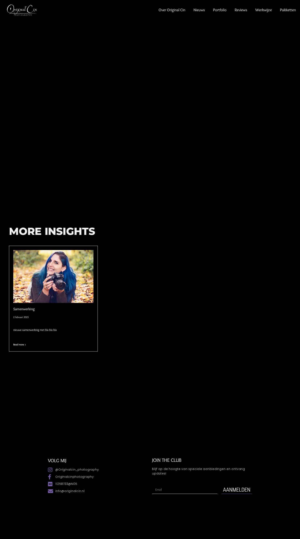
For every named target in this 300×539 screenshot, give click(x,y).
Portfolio (220, 10)
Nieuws (199, 10)
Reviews (241, 10)
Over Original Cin (172, 10)
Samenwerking (24, 309)
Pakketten (288, 10)
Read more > (19, 344)
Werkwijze (263, 10)
